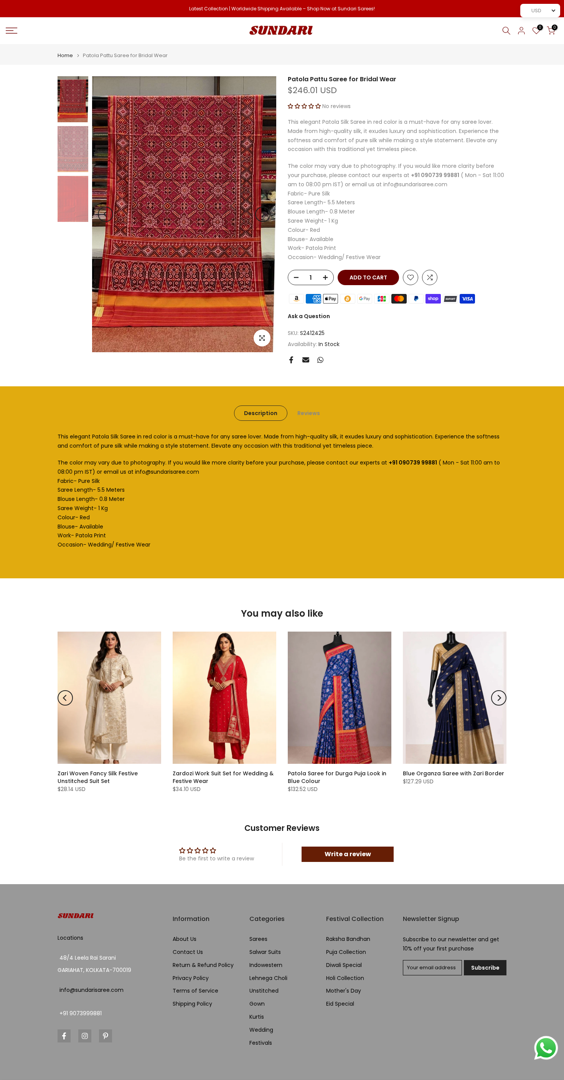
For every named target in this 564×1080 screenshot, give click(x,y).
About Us (184, 939)
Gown (257, 1004)
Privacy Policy (191, 978)
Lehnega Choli (268, 978)
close (16, 9)
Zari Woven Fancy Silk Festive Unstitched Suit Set (98, 777)
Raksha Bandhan (348, 939)
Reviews (308, 413)
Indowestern (265, 965)
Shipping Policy (192, 1004)
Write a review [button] (348, 854)
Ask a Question (309, 316)
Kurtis (256, 1017)
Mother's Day (343, 991)
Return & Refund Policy (203, 965)
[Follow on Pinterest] (105, 1035)
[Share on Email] (305, 359)
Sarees (258, 939)
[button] (305, 106)
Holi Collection (345, 978)
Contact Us (188, 952)
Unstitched (264, 991)
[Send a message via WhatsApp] (546, 1048)
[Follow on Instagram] (84, 1035)
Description (260, 413)
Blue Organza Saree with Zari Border (453, 773)
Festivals (260, 1043)
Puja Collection (346, 952)
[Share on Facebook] (291, 359)
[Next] (262, 214)
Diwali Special (344, 965)
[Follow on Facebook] (64, 1035)
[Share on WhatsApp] (320, 359)
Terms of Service (195, 991)
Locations (70, 938)
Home (65, 55)
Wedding (261, 1030)
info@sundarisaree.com (91, 990)
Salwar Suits (265, 952)
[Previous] (105, 214)
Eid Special (340, 1004)
